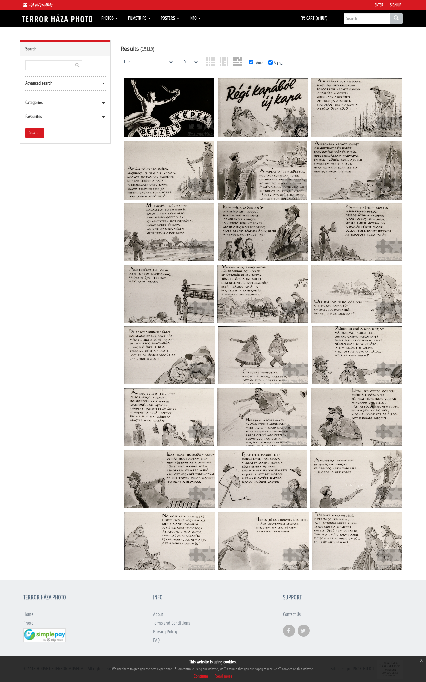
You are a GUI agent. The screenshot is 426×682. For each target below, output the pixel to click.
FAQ (156, 640)
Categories (34, 102)
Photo (28, 623)
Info (193, 18)
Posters (168, 18)
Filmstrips (137, 18)
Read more (223, 676)
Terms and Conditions (171, 623)
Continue (201, 676)
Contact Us (292, 614)
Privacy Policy (165, 631)
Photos (108, 18)
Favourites (33, 116)
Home (28, 614)
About (158, 614)
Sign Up (395, 5)
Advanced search (38, 83)
